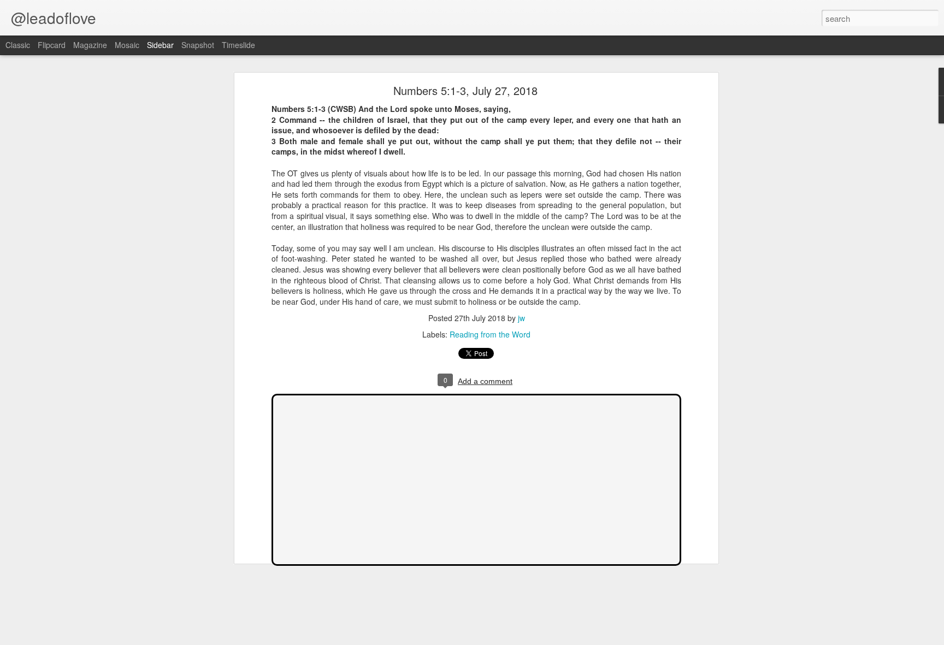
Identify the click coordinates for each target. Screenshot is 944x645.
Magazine (90, 44)
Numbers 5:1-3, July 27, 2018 (465, 90)
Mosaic (127, 44)
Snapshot (197, 44)
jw (521, 317)
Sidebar (160, 44)
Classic (17, 44)
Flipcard (52, 44)
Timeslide (238, 44)
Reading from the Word (490, 334)
